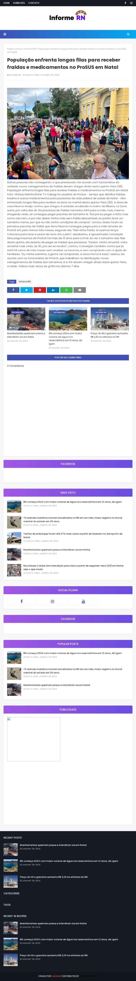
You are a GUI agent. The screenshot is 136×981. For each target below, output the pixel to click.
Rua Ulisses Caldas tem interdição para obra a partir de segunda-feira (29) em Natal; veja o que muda (73, 567)
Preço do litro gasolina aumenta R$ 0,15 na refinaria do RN (109, 335)
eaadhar (56, 976)
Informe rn (15, 74)
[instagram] (130, 3)
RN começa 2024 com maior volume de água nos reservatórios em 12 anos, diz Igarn (65, 339)
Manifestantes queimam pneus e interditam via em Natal (26, 335)
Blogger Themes (89, 976)
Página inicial (14, 48)
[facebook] (125, 3)
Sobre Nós (19, 2)
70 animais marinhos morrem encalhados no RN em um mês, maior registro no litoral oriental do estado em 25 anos (72, 519)
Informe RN (30, 48)
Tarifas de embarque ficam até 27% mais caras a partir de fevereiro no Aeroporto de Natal (72, 535)
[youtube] (83, 601)
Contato (33, 2)
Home (7, 2)
